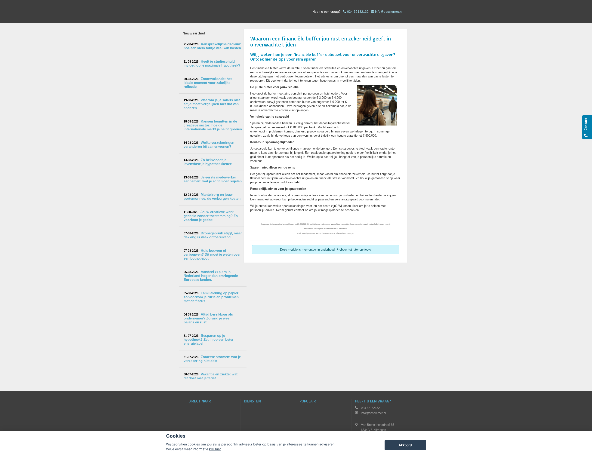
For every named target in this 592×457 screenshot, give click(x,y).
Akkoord (405, 445)
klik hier (215, 449)
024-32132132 (358, 11)
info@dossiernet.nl (388, 11)
